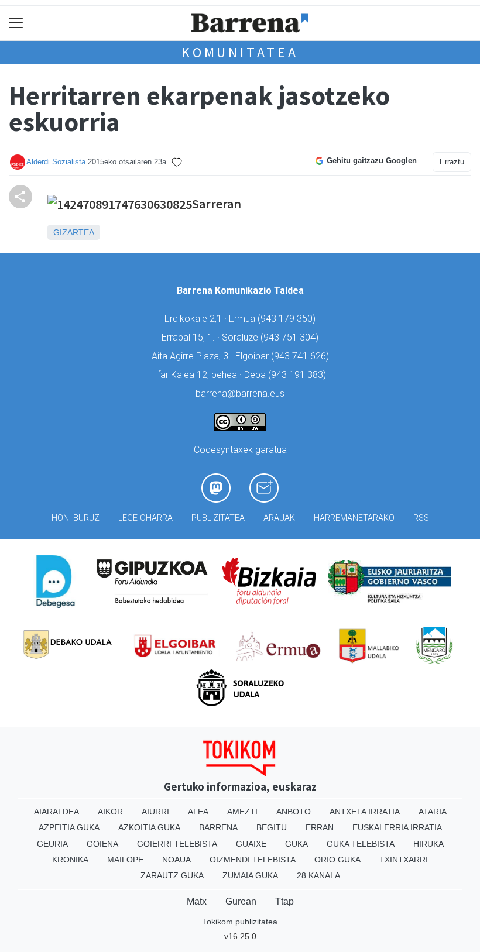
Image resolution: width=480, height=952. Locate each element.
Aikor (110, 811)
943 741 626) (301, 356)
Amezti (242, 811)
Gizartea (73, 232)
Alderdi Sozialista (55, 161)
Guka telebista (361, 843)
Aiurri (155, 811)
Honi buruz (76, 518)
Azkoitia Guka (149, 827)
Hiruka (428, 843)
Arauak (279, 518)
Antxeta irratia (365, 811)
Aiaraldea (56, 811)
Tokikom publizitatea (240, 921)
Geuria (52, 843)
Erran (320, 827)
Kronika (70, 859)
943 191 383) (298, 374)
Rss (421, 518)
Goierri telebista (177, 843)
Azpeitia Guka (69, 827)
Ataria (433, 811)
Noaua (176, 859)
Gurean (240, 901)
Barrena (218, 827)
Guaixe (251, 843)
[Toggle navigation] (16, 23)
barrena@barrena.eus (240, 393)
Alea (198, 811)
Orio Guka (337, 859)
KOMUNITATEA (240, 52)
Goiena (102, 843)
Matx (197, 901)
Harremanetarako (354, 518)
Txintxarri (403, 859)
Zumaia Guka (250, 875)
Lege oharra (145, 518)
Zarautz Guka (172, 875)
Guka (296, 843)
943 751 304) (290, 337)
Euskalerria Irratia (397, 827)
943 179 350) (288, 318)
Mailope (125, 859)
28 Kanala (318, 875)
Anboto (293, 811)
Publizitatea (218, 518)
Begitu (271, 827)
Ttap (284, 901)
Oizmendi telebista (253, 859)
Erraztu (452, 161)
